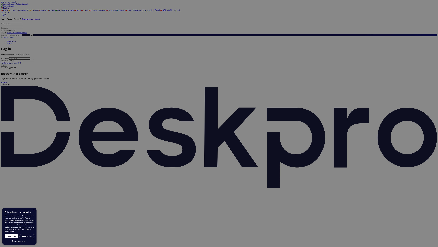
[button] (19, 241)
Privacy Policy (9, 232)
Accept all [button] (11, 236)
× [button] (34, 210)
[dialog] (19, 226)
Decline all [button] (26, 236)
